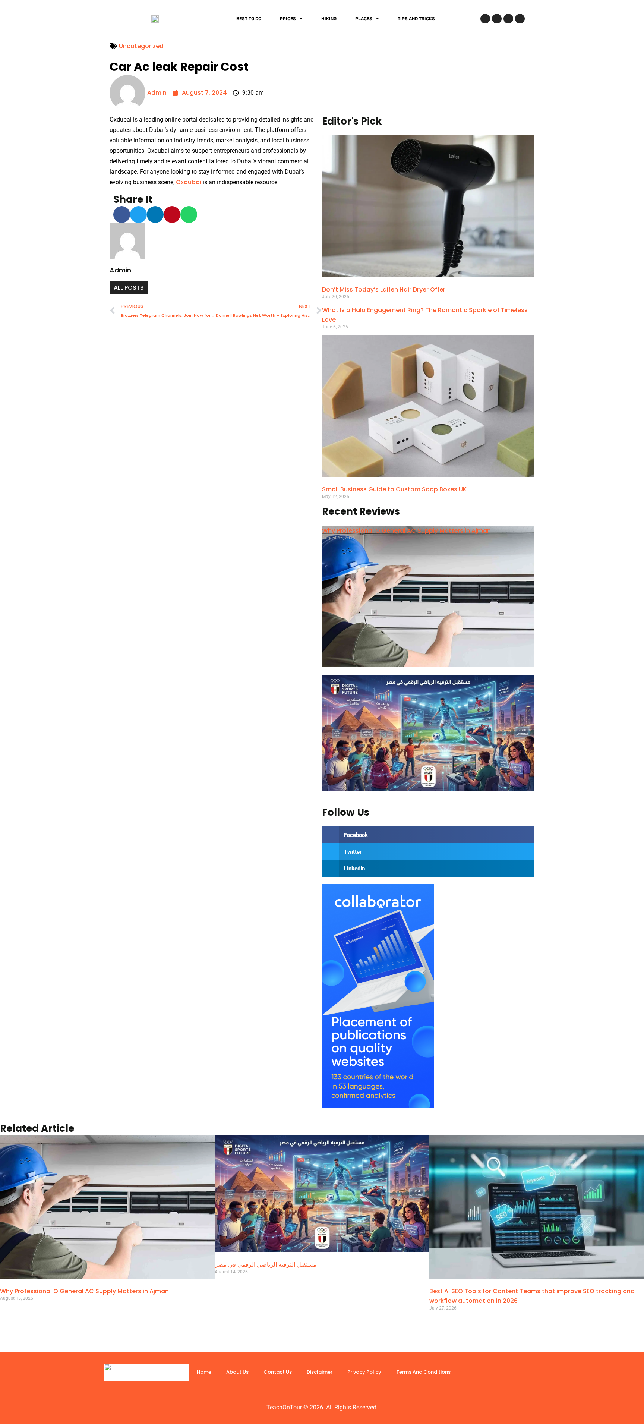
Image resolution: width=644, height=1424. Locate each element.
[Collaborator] (378, 1106)
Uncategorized (141, 46)
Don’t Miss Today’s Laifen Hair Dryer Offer (383, 289)
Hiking (329, 18)
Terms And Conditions (423, 1372)
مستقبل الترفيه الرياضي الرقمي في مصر (265, 1264)
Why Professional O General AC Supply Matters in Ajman (406, 530)
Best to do (248, 18)
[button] (121, 214)
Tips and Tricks (416, 18)
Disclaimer (319, 1372)
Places (363, 18)
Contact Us (277, 1372)
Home (204, 1372)
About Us (237, 1372)
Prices (288, 18)
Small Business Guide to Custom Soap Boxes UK (394, 489)
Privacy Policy (364, 1372)
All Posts (129, 287)
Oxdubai (188, 182)
